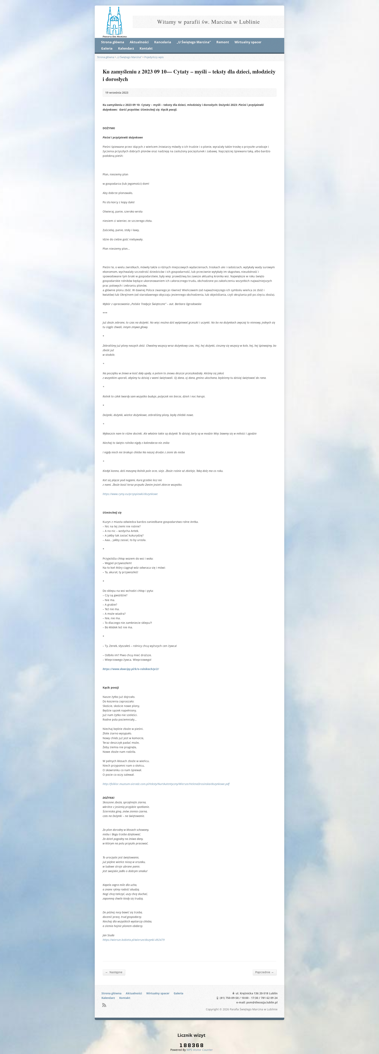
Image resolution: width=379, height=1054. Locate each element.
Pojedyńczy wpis (154, 57)
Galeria (107, 48)
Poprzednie (264, 972)
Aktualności (139, 42)
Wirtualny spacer (248, 42)
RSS (104, 1005)
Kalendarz (126, 48)
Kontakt (146, 48)
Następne (113, 972)
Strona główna (112, 42)
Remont (222, 42)
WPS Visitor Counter (200, 1050)
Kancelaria (162, 42)
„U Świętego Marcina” (194, 42)
